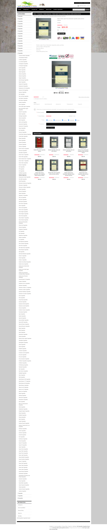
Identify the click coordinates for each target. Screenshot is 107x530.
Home (19, 9)
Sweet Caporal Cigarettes (24, 485)
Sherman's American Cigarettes (25, 183)
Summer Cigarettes (22, 432)
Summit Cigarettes (22, 434)
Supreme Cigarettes (23, 478)
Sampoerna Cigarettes (23, 86)
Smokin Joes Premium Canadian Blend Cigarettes (24, 273)
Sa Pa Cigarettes (22, 67)
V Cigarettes (20, 495)
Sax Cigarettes (22, 130)
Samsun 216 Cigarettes (23, 90)
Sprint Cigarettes (22, 344)
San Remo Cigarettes (23, 100)
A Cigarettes (20, 16)
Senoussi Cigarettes (23, 150)
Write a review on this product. (84, 97)
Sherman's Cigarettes (23, 185)
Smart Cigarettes (22, 257)
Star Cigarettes (22, 369)
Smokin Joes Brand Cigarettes (25, 261)
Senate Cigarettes (22, 142)
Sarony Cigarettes (22, 118)
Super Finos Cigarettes (23, 453)
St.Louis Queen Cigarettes (24, 358)
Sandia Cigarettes (22, 102)
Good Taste (50, 120)
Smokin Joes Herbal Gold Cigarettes (24, 267)
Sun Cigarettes (22, 436)
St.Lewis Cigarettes (22, 354)
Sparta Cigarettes (22, 316)
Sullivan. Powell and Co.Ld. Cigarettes (24, 426)
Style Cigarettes (22, 419)
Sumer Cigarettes (22, 430)
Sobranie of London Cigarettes (25, 293)
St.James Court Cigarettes (24, 352)
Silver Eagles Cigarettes (23, 213)
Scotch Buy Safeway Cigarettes (25, 134)
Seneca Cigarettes (22, 146)
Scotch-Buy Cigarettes (23, 136)
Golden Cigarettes (58, 9)
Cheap (78, 120)
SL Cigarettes (21, 239)
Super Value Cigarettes (23, 469)
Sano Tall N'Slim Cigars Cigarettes (23, 109)
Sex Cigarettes (22, 166)
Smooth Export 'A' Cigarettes (24, 279)
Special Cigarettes (22, 318)
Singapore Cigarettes (23, 229)
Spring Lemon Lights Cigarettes (25, 338)
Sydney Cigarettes (22, 491)
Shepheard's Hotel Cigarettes (24, 177)
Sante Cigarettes (22, 113)
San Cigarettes (22, 94)
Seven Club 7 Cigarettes (23, 154)
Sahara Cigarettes (22, 73)
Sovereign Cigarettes (23, 312)
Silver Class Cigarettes (23, 209)
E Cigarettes (20, 26)
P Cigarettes (20, 48)
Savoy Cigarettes (22, 128)
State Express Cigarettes (24, 385)
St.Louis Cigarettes (22, 356)
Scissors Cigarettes (22, 132)
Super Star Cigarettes (23, 463)
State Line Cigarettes (23, 391)
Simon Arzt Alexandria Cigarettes (23, 222)
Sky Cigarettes (22, 233)
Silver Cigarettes (22, 205)
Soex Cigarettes (22, 295)
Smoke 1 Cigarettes (23, 259)
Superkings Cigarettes (23, 473)
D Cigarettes (20, 23)
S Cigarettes (40, 13)
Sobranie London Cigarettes (24, 289)
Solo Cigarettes (22, 297)
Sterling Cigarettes (22, 395)
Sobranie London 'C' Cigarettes (25, 287)
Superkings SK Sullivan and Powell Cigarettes (24, 476)
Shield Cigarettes (22, 189)
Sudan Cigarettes (22, 421)
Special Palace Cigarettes (24, 324)
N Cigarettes (20, 45)
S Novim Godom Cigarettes (24, 55)
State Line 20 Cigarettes (23, 387)
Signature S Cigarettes (23, 195)
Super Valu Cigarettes (23, 467)
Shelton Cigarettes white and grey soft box (68, 150)
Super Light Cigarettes (23, 455)
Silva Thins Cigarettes (23, 203)
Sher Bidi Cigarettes (23, 179)
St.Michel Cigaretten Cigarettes (25, 360)
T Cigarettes (20, 493)
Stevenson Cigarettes (23, 397)
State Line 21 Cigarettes (23, 389)
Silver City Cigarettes (23, 207)
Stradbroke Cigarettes (23, 409)
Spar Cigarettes (22, 314)
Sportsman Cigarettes (23, 334)
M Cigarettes (20, 43)
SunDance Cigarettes (23, 438)
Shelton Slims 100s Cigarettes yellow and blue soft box (54, 173)
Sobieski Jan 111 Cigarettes (24, 283)
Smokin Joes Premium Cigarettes (23, 277)
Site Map (20, 516)
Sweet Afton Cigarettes (23, 483)
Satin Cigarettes (22, 120)
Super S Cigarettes (22, 461)
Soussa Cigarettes (22, 307)
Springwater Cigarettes (23, 342)
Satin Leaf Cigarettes (23, 122)
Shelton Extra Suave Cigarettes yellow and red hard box (83, 174)
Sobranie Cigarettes (23, 285)
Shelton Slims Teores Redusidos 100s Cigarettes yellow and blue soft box (39, 174)
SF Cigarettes (21, 168)
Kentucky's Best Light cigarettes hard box (61, 527)
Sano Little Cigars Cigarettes (24, 106)
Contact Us (34, 9)
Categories (26, 9)
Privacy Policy (21, 510)
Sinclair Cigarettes (22, 227)
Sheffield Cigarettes (23, 173)
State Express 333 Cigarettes (24, 379)
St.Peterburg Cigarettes (23, 364)
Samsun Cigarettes (22, 92)
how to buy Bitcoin (21, 507)
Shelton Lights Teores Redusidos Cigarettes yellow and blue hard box (68, 174)
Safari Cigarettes (22, 71)
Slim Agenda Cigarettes (23, 241)
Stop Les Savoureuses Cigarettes (23, 404)
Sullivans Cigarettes (23, 428)
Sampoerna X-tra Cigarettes (24, 88)
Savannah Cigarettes (23, 124)
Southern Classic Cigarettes (24, 309)
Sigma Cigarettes (22, 193)
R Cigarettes (20, 50)
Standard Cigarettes (23, 367)
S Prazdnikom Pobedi (23, 57)
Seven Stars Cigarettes (23, 162)
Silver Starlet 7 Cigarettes (24, 217)
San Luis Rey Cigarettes (23, 96)
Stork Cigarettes (22, 407)
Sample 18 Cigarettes (23, 84)
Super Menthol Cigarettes (24, 457)
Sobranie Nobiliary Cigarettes (24, 291)
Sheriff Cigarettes (22, 181)
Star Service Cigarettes (23, 371)
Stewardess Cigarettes (23, 399)
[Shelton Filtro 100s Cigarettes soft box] (55, 93)
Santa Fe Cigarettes (23, 111)
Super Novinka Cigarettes (24, 459)
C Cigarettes (20, 21)
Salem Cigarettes (22, 82)
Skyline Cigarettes (22, 237)
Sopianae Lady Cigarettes (24, 305)
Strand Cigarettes (22, 413)
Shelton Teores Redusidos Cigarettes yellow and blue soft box (83, 151)
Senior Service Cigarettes (24, 148)
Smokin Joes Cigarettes (23, 263)
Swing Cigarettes (22, 487)
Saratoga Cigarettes (23, 115)
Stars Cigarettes (22, 375)
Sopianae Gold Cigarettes (24, 303)
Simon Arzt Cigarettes (23, 225)
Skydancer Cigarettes (23, 235)
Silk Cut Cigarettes (22, 197)
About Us (20, 513)
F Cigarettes (20, 28)
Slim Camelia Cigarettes (23, 243)
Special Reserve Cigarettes (24, 326)
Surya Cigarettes (22, 480)
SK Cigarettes (21, 231)
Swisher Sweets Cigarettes (24, 489)
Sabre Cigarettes (22, 69)
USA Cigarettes (20, 518)
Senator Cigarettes (22, 144)
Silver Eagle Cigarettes (23, 211)
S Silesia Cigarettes (23, 59)
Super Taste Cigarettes (23, 465)
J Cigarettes (20, 36)
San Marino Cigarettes (23, 98)
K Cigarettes (20, 38)
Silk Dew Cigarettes (23, 199)
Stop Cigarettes (22, 401)
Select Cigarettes (22, 140)
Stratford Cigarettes (22, 415)
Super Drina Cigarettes (23, 449)
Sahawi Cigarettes (22, 75)
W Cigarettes (20, 498)
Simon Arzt (48, 9)
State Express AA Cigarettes (24, 383)
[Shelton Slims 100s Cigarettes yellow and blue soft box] (67, 93)
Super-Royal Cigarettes (23, 471)
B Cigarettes (20, 18)
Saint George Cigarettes (23, 80)
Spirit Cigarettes (22, 330)
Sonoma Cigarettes (22, 301)
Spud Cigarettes (22, 346)
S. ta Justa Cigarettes (23, 61)
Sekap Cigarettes (22, 138)
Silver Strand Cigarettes (23, 219)
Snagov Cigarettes (22, 281)
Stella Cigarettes (22, 393)
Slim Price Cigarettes (23, 245)
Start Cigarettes (22, 377)
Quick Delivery (58, 120)
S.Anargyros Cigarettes (23, 63)
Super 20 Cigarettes (23, 442)
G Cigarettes (20, 31)
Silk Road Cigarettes (23, 201)
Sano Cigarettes (22, 104)
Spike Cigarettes (22, 328)
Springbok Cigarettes (23, 340)
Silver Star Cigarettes (23, 215)
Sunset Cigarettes (22, 440)
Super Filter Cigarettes (23, 451)
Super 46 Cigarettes (23, 445)
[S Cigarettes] (61, 93)
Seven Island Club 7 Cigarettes (25, 158)
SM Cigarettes (21, 251)
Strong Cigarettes (22, 417)
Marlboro (41, 9)
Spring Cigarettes (22, 336)
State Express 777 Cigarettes (24, 381)
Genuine (65, 120)
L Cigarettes (20, 40)
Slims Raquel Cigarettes (23, 249)
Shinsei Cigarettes (22, 191)
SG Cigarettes (21, 171)
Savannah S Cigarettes (23, 126)
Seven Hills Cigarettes (23, 156)
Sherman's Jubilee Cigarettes (24, 187)
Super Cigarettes (22, 447)
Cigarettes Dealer (26, 518)
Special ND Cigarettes (23, 322)
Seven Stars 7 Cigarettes (24, 160)
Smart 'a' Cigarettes (22, 255)
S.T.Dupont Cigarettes (23, 65)
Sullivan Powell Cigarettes (24, 423)
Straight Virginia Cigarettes (24, 411)
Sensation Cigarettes (23, 152)
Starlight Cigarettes (22, 373)
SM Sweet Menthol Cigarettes (24, 253)
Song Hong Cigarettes (23, 299)
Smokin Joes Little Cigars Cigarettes (24, 270)
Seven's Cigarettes (22, 164)
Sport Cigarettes (22, 332)
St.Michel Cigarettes (23, 362)
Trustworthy (71, 120)
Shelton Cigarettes (47, 13)
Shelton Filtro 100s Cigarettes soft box (39, 150)
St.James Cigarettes (23, 350)
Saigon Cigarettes (22, 78)
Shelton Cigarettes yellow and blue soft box (54, 150)
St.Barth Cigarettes (22, 348)
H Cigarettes (20, 33)
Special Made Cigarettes (24, 320)
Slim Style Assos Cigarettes (24, 247)
